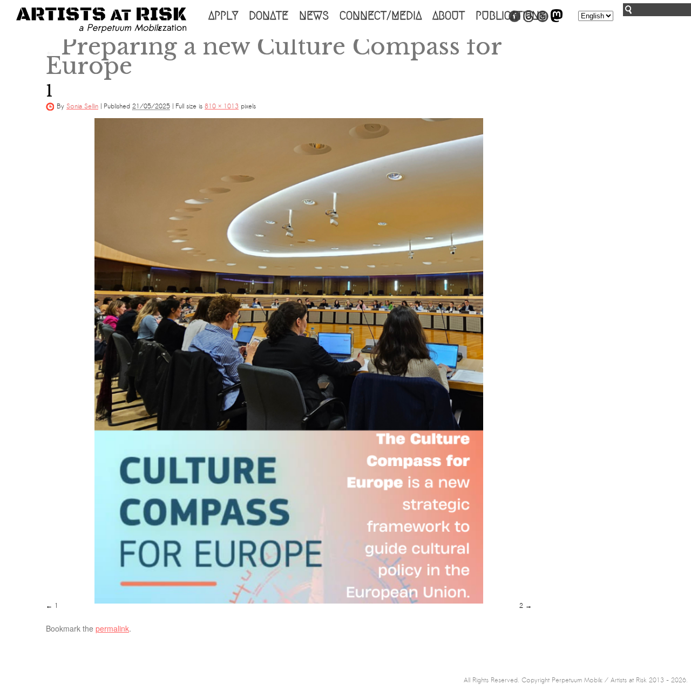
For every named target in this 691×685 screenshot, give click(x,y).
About (448, 16)
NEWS (314, 16)
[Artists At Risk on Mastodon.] (557, 20)
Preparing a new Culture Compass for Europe (274, 56)
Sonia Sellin (82, 106)
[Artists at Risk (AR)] (101, 20)
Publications (511, 16)
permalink (112, 628)
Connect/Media (381, 16)
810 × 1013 (222, 106)
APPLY (223, 16)
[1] (289, 361)
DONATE (268, 16)
